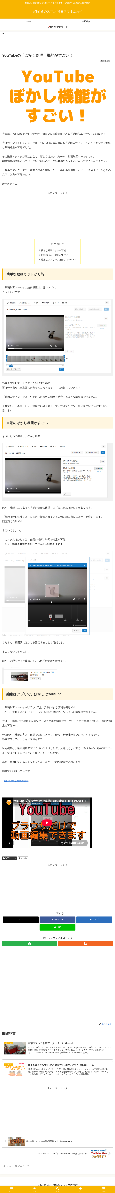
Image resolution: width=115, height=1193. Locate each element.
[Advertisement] (57, 42)
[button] (106, 684)
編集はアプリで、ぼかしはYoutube (58, 259)
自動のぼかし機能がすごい (54, 255)
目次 (53, 244)
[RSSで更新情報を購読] (85, 943)
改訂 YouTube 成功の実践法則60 (16, 781)
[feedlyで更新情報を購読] (29, 943)
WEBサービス (10, 858)
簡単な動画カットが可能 (53, 250)
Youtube (24, 858)
